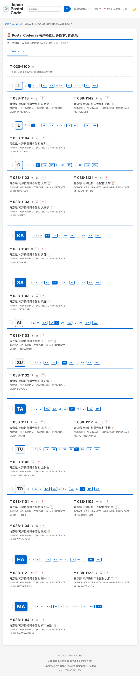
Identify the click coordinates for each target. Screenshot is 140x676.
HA (87, 85)
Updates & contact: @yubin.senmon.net (70, 660)
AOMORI (17, 23)
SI (57, 85)
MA (94, 85)
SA (51, 85)
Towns (17, 51)
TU (74, 85)
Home (6, 23)
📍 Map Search (112, 8)
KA (44, 85)
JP (126, 9)
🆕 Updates (80, 8)
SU (62, 85)
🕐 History (95, 8)
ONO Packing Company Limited (78, 665)
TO (80, 85)
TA (69, 85)
